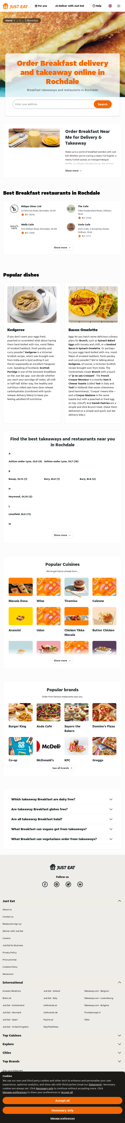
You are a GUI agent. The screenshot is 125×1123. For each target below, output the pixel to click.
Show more (72, 170)
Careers (6, 938)
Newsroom (8, 974)
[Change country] (110, 6)
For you (42, 5)
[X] (68, 884)
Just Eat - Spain (10, 1019)
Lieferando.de (50, 1012)
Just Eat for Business (13, 945)
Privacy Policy (10, 952)
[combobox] (52, 104)
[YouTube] (80, 884)
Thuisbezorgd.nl (92, 1012)
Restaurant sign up (12, 923)
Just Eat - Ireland (51, 990)
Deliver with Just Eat (71, 5)
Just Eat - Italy (50, 998)
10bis (87, 1019)
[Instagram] (56, 884)
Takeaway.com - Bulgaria (96, 1005)
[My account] (118, 6)
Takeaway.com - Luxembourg (98, 998)
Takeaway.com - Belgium (96, 990)
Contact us (8, 916)
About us (7, 909)
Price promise (10, 959)
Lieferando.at (50, 1005)
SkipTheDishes (50, 1026)
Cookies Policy (10, 966)
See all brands (60, 768)
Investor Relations (12, 990)
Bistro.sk (7, 998)
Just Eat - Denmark (12, 1012)
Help (98, 5)
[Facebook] (45, 884)
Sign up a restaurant (13, 1070)
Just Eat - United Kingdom (16, 1026)
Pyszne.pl (48, 1019)
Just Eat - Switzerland (13, 1005)
